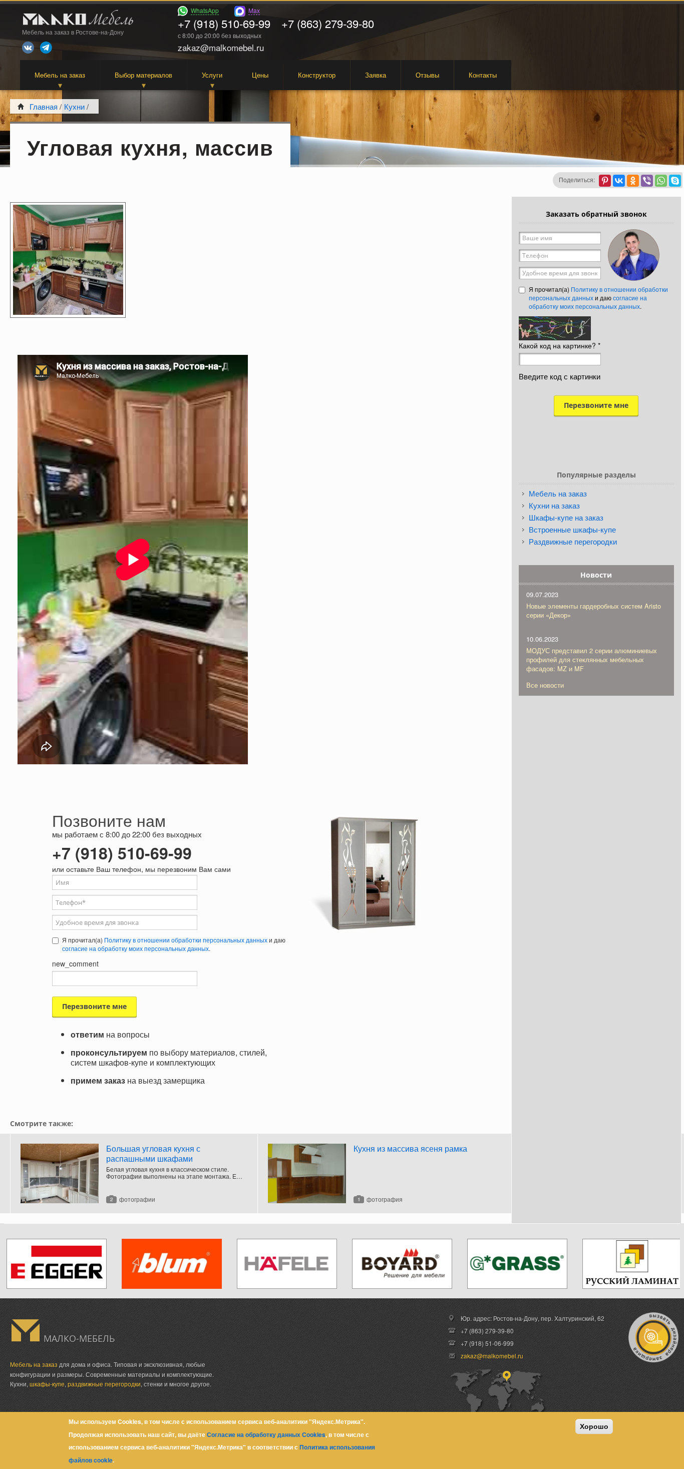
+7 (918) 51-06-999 (487, 1343)
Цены (260, 75)
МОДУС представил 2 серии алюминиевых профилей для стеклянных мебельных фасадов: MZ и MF (591, 659)
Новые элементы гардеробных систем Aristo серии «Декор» (593, 610)
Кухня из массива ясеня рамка (410, 1148)
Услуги (212, 75)
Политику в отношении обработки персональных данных (185, 939)
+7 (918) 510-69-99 (224, 23)
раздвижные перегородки (104, 1383)
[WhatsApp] (661, 181)
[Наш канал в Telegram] (46, 48)
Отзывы (427, 75)
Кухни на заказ (554, 505)
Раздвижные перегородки (573, 541)
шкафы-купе (47, 1383)
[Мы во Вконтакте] (28, 48)
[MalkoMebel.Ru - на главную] (76, 19)
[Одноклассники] (633, 181)
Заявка (375, 75)
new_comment (75, 963)
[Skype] (675, 181)
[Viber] (647, 181)
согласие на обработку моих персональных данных (135, 948)
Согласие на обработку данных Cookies (266, 1434)
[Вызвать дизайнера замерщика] (653, 1337)
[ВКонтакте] (619, 181)
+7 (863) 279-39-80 (327, 23)
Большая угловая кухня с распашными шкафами (153, 1153)
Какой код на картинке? (559, 345)
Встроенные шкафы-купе (572, 529)
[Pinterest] (605, 181)
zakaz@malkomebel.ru (492, 1355)
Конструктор (316, 75)
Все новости (545, 685)
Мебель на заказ (60, 75)
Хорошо (594, 1426)
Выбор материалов (143, 75)
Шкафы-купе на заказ (566, 517)
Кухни (74, 106)
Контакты (483, 75)
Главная (44, 106)
